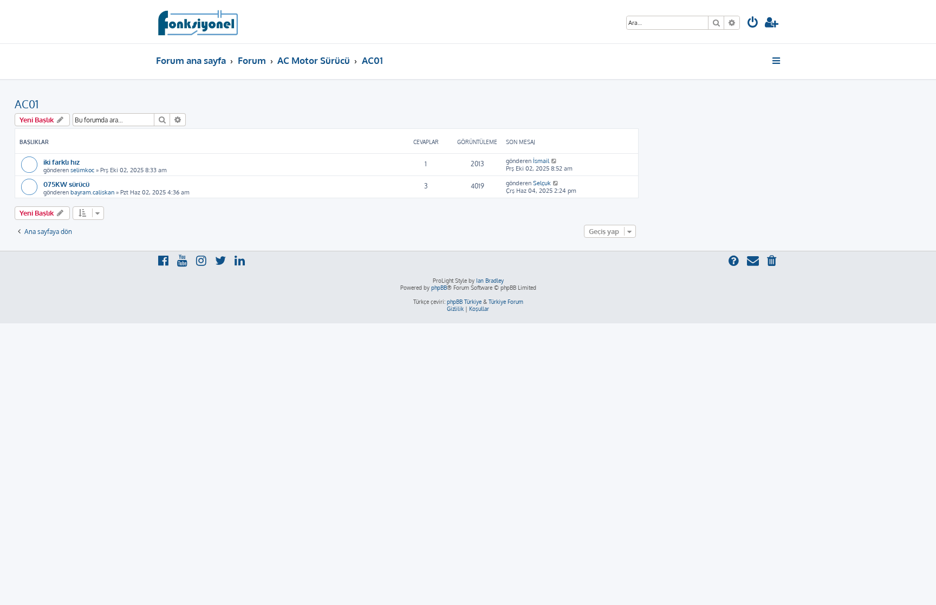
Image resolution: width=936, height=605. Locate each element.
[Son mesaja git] (554, 161)
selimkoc (82, 170)
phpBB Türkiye (464, 301)
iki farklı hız (61, 161)
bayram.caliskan (92, 192)
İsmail (541, 161)
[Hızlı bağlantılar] (777, 60)
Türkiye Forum (506, 301)
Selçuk (542, 183)
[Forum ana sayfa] (197, 21)
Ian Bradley (490, 280)
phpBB (439, 287)
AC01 (26, 104)
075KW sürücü (66, 183)
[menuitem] (752, 23)
